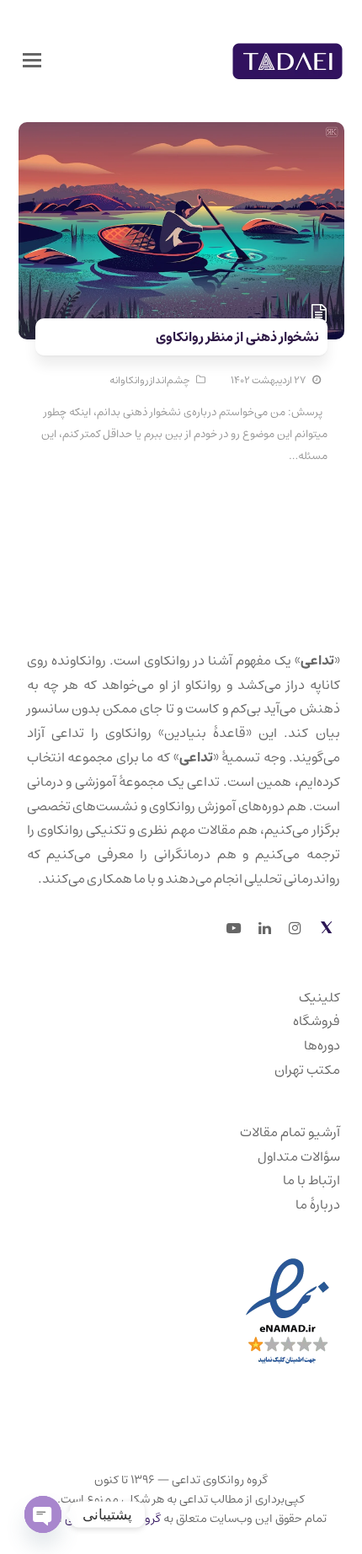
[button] (32, 61)
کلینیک (319, 997)
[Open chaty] (42, 1514)
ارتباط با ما (311, 1180)
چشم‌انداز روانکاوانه (149, 380)
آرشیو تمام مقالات (290, 1132)
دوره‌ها (322, 1045)
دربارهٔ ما (317, 1204)
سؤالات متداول (299, 1156)
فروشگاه (316, 1021)
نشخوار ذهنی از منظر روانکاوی (237, 337)
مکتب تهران (307, 1069)
